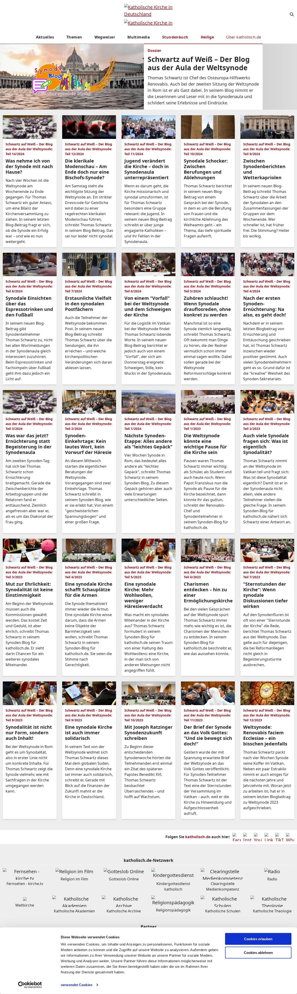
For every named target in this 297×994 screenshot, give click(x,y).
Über (243, 37)
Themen (74, 37)
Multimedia (138, 37)
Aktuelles (45, 37)
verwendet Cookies (76, 985)
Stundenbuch (175, 37)
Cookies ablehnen (258, 953)
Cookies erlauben (258, 939)
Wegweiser (104, 37)
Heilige (207, 37)
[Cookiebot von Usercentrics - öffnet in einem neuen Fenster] (30, 984)
